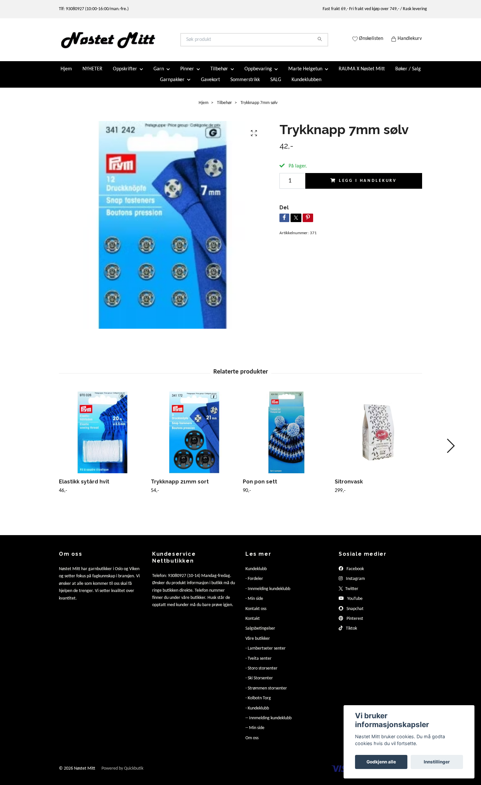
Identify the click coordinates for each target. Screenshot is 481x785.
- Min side (254, 604)
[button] (450, 451)
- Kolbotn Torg (258, 703)
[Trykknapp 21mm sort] (194, 438)
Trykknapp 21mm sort (180, 487)
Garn (158, 74)
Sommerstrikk (245, 85)
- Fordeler (254, 584)
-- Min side (254, 733)
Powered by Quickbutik (122, 774)
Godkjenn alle (381, 761)
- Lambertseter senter (265, 654)
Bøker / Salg (408, 74)
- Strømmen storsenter (266, 693)
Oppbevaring (258, 74)
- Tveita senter (258, 663)
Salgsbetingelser (260, 634)
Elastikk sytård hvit (84, 487)
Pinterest (354, 624)
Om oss (251, 743)
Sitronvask (349, 487)
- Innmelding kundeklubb (267, 594)
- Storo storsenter (261, 674)
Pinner (187, 74)
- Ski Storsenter (259, 683)
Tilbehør (219, 74)
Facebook (355, 574)
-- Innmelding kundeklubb (268, 723)
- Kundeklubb (257, 713)
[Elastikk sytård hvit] (102, 438)
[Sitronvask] (378, 438)
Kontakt (252, 624)
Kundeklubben (306, 85)
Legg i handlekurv (368, 186)
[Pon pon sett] (286, 438)
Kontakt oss (255, 614)
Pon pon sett (260, 487)
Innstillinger (437, 761)
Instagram (355, 584)
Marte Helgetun (305, 74)
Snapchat (355, 614)
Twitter (351, 594)
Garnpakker (172, 85)
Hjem (66, 74)
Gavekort (210, 85)
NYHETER (92, 74)
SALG (275, 85)
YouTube (354, 604)
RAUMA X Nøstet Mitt (362, 74)
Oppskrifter (125, 74)
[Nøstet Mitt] (149, 42)
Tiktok (351, 634)
